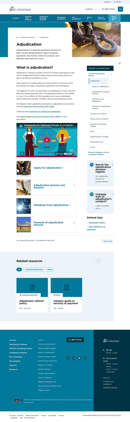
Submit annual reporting (47, 361)
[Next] (98, 261)
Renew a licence (44, 369)
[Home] (20, 9)
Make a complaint (44, 378)
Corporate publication (34, 269)
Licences (15, 18)
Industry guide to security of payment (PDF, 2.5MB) (40, 117)
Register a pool (44, 390)
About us (89, 18)
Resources (13, 369)
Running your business (28, 18)
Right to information (32, 415)
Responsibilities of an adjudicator (96, 228)
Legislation (14, 418)
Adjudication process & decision (101, 93)
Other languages (29, 418)
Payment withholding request (98, 125)
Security (61, 415)
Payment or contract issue (99, 68)
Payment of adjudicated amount (101, 107)
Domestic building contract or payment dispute (98, 153)
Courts (92, 147)
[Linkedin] (85, 358)
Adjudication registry (97, 223)
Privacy (43, 415)
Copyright (12, 415)
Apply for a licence (45, 365)
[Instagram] (73, 358)
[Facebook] (67, 358)
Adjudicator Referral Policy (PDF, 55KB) (38, 106)
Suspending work (96, 142)
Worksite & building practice (44, 18)
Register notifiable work (47, 382)
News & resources (101, 18)
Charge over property (98, 114)
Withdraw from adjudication (98, 100)
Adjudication (95, 81)
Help (21, 418)
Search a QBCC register (47, 348)
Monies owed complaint (99, 119)
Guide (49, 269)
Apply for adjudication (100, 86)
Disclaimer (20, 415)
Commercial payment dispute (96, 75)
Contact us (107, 2)
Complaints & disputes (61, 18)
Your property (14, 361)
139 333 (118, 2)
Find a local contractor (46, 344)
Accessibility (52, 415)
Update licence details (46, 373)
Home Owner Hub (114, 18)
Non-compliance (76, 18)
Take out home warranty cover (49, 386)
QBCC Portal (110, 9)
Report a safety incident (47, 357)
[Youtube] (79, 358)
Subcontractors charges (99, 137)
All (19, 269)
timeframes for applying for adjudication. (45, 112)
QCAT (92, 131)
